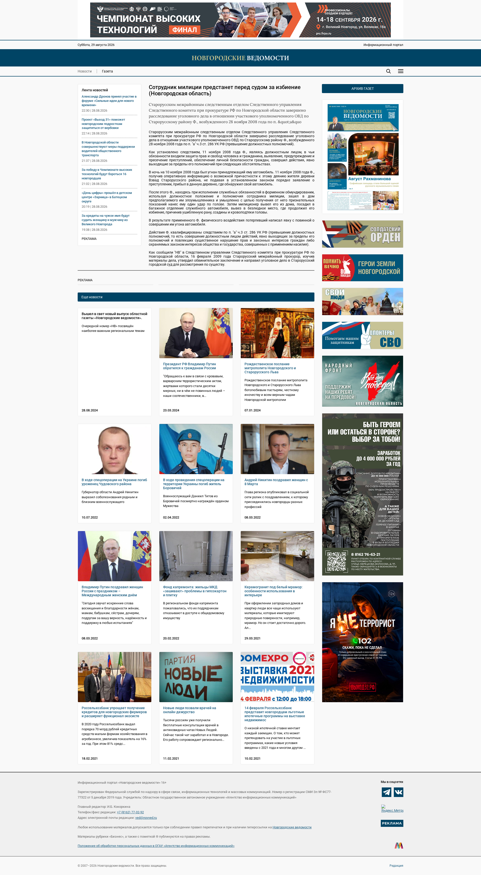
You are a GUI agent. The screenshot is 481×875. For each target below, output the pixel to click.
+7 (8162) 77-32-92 (130, 812)
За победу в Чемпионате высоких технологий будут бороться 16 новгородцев (107, 174)
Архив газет (362, 89)
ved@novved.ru (146, 818)
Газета (107, 71)
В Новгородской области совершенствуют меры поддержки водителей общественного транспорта (108, 148)
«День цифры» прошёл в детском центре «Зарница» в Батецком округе (107, 197)
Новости (85, 71)
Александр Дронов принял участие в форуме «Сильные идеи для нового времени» (109, 101)
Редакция (396, 865)
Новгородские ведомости (292, 827)
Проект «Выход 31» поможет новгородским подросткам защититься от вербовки (103, 124)
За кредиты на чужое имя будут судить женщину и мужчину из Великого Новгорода (106, 220)
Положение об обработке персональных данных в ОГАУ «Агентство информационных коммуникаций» (156, 846)
